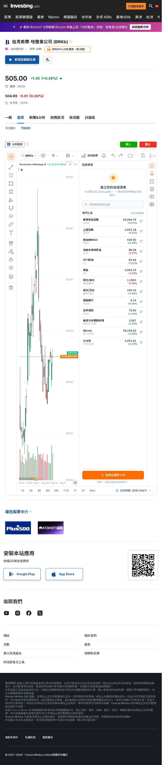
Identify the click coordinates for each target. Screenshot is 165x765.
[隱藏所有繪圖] (11, 268)
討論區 (90, 117)
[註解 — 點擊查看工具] (11, 232)
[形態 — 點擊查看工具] (11, 208)
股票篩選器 (24, 17)
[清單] (151, 181)
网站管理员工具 (13, 662)
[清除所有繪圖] (11, 288)
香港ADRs (123, 17)
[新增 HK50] (141, 221)
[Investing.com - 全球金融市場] (25, 6)
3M (48, 490)
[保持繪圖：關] (11, 251)
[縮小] (36, 475)
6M (56, 490)
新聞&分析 (37, 117)
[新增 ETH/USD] (141, 342)
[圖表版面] (132, 155)
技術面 (74, 117)
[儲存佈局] (143, 155)
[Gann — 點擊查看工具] (11, 200)
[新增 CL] (141, 261)
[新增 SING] (141, 241)
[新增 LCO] (141, 252)
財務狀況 (57, 117)
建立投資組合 (12, 653)
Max (92, 490)
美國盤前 (70, 17)
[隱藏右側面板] (77, 323)
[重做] (120, 155)
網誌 (6, 635)
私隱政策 (30, 737)
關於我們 (90, 635)
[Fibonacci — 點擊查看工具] (11, 192)
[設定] (75, 482)
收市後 (86, 17)
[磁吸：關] (11, 243)
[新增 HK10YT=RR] (141, 322)
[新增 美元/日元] (141, 292)
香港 (40, 17)
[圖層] (10, 276)
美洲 (138, 17)
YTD (66, 490)
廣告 (87, 644)
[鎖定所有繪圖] (11, 259)
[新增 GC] (141, 272)
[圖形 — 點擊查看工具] (11, 183)
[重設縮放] (59, 475)
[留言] (151, 196)
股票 (7, 17)
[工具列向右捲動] (153, 156)
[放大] (42, 475)
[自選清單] (151, 165)
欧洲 (149, 17)
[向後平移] (48, 475)
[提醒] (151, 173)
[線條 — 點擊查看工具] (11, 167)
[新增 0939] (141, 302)
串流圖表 (10, 128)
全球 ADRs (104, 17)
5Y (83, 490)
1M (39, 490)
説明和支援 (91, 653)
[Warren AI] (151, 204)
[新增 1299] (141, 312)
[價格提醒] (104, 155)
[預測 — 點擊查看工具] (11, 216)
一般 (8, 117)
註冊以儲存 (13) (115, 475)
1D (22, 490)
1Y (75, 490)
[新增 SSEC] (141, 231)
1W (31, 490)
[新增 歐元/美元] (141, 282)
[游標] (11, 157)
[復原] (113, 155)
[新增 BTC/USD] (141, 332)
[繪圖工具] (18, 323)
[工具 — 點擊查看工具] (11, 224)
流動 (6, 644)
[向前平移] (54, 475)
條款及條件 (11, 737)
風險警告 (48, 737)
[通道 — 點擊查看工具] (11, 175)
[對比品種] (43, 155)
